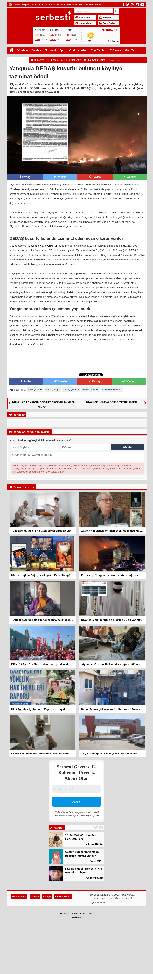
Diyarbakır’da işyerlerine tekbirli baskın (111, 401)
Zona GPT (96, 844)
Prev (96, 827)
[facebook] (123, 4)
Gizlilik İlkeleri (63, 911)
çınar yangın (52, 389)
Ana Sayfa (84, 17)
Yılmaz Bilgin (94, 894)
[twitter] (127, 4)
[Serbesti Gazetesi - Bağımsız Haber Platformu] (53, 16)
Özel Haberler (77, 50)
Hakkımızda (19, 911)
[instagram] (137, 4)
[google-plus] (132, 4)
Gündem (22, 50)
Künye (47, 911)
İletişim (106, 17)
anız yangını (35, 389)
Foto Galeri (109, 23)
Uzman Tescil (81, 928)
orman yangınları (112, 389)
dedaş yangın (71, 389)
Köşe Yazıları (98, 50)
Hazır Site (65, 928)
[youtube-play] (142, 4)
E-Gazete (115, 50)
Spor (62, 50)
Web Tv (130, 50)
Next (101, 827)
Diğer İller (114, 41)
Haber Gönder (18, 57)
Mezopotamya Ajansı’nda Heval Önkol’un (33, 245)
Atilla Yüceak (94, 861)
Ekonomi (50, 50)
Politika (36, 50)
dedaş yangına (90, 389)
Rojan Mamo (94, 877)
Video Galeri (85, 23)
